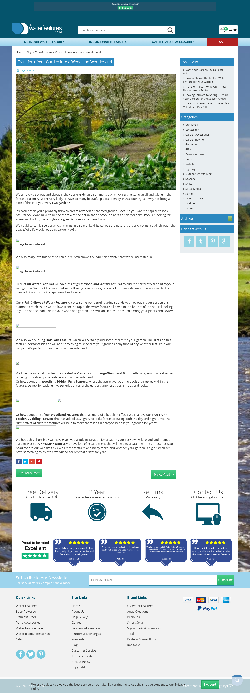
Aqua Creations (137, 612)
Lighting (190, 169)
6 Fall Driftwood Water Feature (44, 303)
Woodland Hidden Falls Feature (64, 381)
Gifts (188, 149)
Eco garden (192, 129)
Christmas (191, 124)
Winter (189, 208)
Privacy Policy (81, 662)
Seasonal (190, 179)
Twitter (30, 654)
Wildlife (190, 203)
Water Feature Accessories (173, 42)
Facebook (20, 654)
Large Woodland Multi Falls (118, 373)
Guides (76, 623)
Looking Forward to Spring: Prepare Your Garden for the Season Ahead (206, 96)
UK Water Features (40, 284)
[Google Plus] (224, 241)
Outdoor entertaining (198, 174)
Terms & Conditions (85, 656)
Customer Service (84, 650)
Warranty (78, 639)
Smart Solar (135, 623)
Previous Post (29, 473)
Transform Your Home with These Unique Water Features (205, 88)
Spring (189, 193)
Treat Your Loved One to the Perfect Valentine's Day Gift (206, 105)
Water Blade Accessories (33, 634)
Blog (29, 52)
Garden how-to (194, 139)
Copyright (78, 667)
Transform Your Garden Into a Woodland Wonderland (68, 52)
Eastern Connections (141, 639)
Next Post (162, 474)
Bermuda (133, 617)
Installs (189, 164)
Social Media (193, 188)
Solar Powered (26, 612)
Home (19, 52)
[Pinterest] (213, 241)
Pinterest (41, 654)
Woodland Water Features (103, 284)
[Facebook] (189, 241)
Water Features (194, 198)
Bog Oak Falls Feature (55, 340)
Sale (222, 42)
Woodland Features (65, 415)
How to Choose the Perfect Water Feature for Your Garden (204, 79)
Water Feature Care (29, 628)
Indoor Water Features (108, 42)
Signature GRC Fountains (144, 628)
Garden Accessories (197, 134)
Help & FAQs (80, 617)
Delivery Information (86, 628)
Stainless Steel (26, 617)
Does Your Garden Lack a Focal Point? (203, 71)
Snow (188, 183)
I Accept (210, 684)
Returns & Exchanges (86, 634)
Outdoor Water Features (44, 42)
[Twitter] (201, 241)
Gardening (191, 144)
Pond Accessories (28, 623)
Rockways (134, 645)
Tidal (130, 634)
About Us (78, 612)
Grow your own (194, 154)
